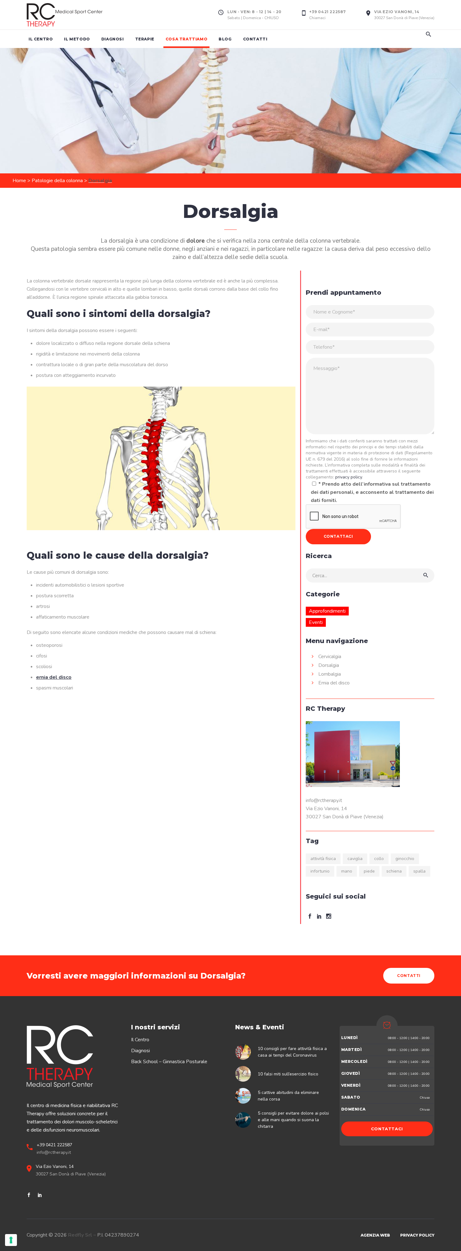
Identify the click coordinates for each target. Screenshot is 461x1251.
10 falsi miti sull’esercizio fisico (288, 1074)
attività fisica (323, 859)
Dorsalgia (328, 665)
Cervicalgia (329, 656)
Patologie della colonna (57, 180)
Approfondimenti (327, 611)
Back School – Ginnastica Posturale (169, 1061)
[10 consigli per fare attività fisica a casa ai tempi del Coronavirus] (245, 1052)
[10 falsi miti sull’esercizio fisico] (245, 1074)
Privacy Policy (417, 1235)
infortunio (320, 871)
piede (369, 871)
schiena (394, 871)
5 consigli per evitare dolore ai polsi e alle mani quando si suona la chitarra (293, 1119)
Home (19, 180)
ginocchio (404, 859)
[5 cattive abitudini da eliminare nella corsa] (245, 1096)
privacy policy (348, 477)
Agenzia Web (375, 1235)
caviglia (355, 859)
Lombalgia (329, 674)
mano (346, 871)
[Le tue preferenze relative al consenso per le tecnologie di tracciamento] (11, 1240)
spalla (419, 871)
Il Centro (140, 1040)
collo (379, 859)
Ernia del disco (334, 682)
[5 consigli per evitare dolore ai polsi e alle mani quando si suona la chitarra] (245, 1120)
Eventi (316, 622)
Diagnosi (140, 1051)
